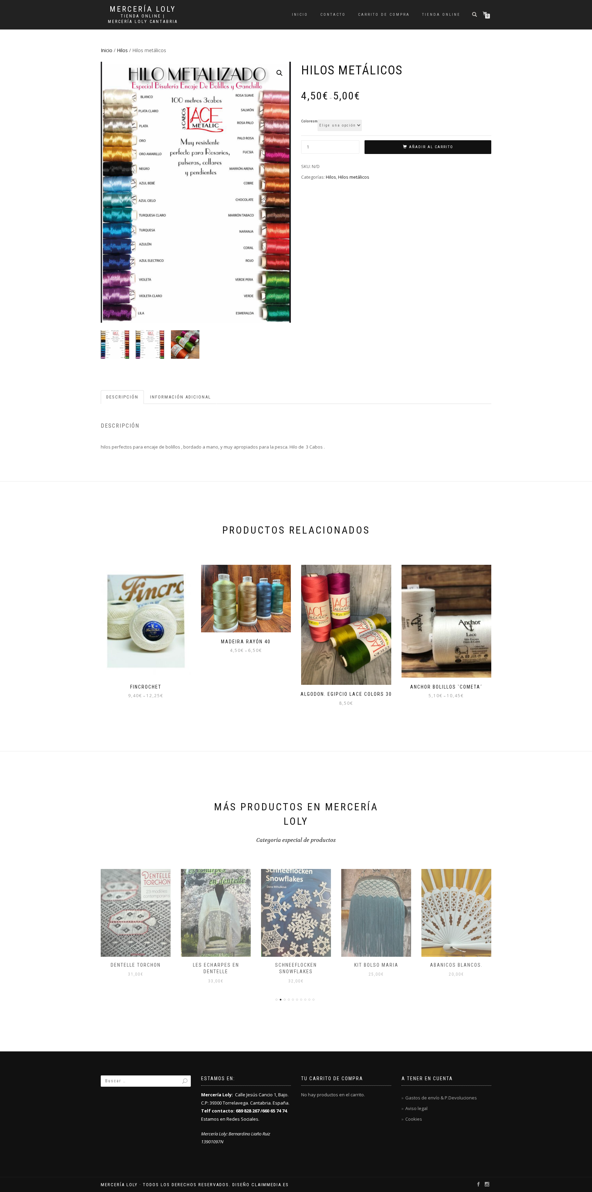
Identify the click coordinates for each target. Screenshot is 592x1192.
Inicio (300, 14)
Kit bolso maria (376, 965)
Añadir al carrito (431, 147)
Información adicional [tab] (180, 397)
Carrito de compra (384, 14)
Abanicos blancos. (456, 965)
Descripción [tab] (122, 397)
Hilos (122, 50)
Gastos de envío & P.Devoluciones (441, 1098)
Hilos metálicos (353, 177)
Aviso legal (416, 1108)
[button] (279, 73)
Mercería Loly (143, 9)
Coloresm (309, 121)
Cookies (413, 1119)
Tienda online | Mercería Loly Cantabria (143, 19)
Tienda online (441, 14)
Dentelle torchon (136, 965)
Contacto (333, 14)
